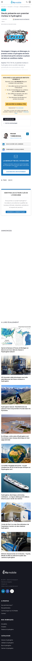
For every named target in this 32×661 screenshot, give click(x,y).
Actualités (4, 624)
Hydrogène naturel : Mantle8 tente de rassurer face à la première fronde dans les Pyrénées (16, 408)
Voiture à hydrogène (7, 640)
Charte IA (4, 584)
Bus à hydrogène (6, 645)
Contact (3, 613)
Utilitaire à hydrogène (7, 643)
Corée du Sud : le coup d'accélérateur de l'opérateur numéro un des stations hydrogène (15, 526)
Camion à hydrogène (7, 648)
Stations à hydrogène (7, 629)
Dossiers (3, 626)
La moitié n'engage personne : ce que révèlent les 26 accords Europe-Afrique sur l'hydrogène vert (16, 467)
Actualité (10, 6)
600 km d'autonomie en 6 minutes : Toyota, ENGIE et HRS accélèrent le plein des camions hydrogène (16, 555)
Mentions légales (6, 582)
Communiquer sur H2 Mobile (9, 610)
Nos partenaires (5, 608)
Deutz (10, 180)
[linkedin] (3, 591)
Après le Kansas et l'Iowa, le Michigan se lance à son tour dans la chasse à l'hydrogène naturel (14, 349)
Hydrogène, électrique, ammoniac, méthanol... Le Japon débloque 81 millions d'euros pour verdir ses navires (15, 496)
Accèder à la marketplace (16, 212)
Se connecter (19, 108)
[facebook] (7, 591)
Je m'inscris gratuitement (16, 171)
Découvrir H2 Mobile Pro (16, 104)
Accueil (3, 6)
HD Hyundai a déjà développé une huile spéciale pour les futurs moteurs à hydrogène (14, 379)
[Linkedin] (27, 134)
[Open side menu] (2, 2)
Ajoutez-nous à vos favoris (22, 19)
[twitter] (12, 591)
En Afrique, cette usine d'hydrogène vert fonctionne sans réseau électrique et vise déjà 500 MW (15, 438)
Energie (16, 6)
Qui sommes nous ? (7, 605)
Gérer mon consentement (9, 586)
